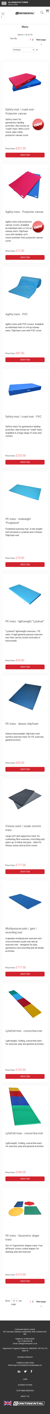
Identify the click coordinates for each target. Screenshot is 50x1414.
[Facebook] (31, 1372)
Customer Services (25, 1391)
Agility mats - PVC (16, 314)
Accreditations (25, 1385)
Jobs (25, 1379)
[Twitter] (25, 1372)
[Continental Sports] (25, 13)
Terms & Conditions (25, 1363)
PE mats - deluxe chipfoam (21, 723)
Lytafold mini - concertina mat (23, 1031)
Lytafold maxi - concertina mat (24, 1133)
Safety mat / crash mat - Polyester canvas (20, 111)
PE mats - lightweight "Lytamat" (24, 621)
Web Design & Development (18, 1365)
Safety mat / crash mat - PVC (23, 416)
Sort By (13, 38)
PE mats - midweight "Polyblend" (18, 521)
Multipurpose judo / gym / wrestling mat (21, 930)
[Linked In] (19, 1372)
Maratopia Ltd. (36, 1365)
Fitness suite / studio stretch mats (23, 828)
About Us (25, 1396)
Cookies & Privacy (25, 1357)
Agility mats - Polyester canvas (24, 212)
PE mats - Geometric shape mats (22, 1237)
